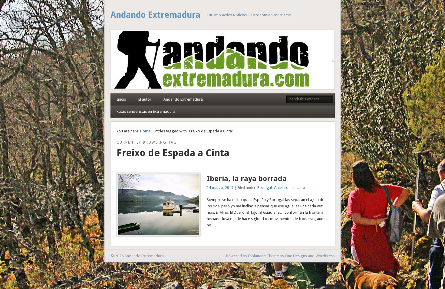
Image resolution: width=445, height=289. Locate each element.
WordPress (325, 256)
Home (145, 131)
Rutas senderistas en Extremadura (146, 111)
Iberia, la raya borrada (247, 178)
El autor (144, 99)
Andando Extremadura (155, 15)
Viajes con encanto (289, 188)
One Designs (296, 256)
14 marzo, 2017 (220, 188)
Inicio (121, 99)
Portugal (264, 188)
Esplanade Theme (263, 256)
